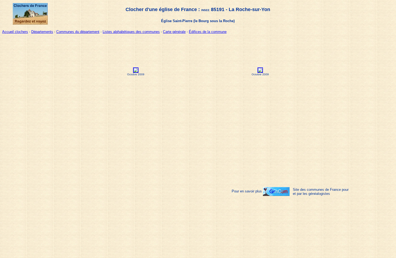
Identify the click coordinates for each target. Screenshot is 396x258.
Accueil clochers (15, 32)
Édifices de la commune (208, 32)
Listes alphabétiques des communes (131, 32)
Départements (42, 32)
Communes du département (77, 32)
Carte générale (174, 32)
